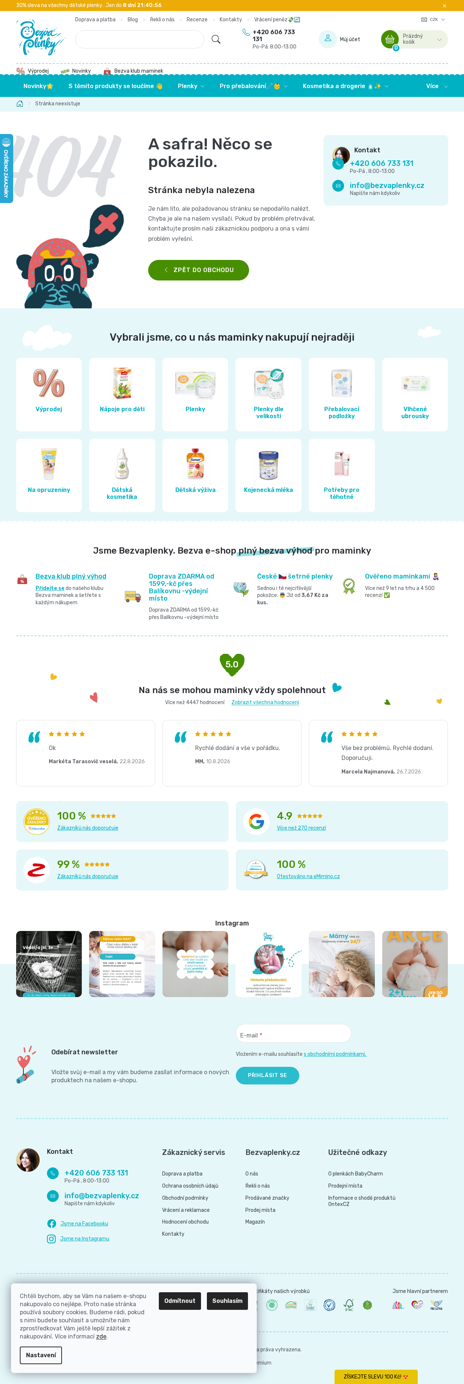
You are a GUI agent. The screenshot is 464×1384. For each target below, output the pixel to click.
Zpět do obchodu (203, 270)
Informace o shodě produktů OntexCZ (361, 1201)
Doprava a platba (95, 19)
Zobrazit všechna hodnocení (265, 702)
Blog (133, 19)
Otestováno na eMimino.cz (308, 876)
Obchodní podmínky (185, 1198)
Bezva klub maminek (138, 71)
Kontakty (231, 19)
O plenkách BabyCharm (355, 1174)
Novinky (81, 71)
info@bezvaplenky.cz (387, 185)
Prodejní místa (345, 1186)
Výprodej (38, 71)
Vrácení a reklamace (186, 1210)
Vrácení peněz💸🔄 (277, 19)
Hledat (216, 39)
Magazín (255, 1222)
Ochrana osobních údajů (190, 1186)
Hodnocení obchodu (185, 1222)
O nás (251, 1174)
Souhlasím (227, 1300)
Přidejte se (50, 588)
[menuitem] (38, 86)
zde (101, 1336)
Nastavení (41, 1355)
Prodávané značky (267, 1198)
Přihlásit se (267, 1075)
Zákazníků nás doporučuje (87, 828)
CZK (434, 19)
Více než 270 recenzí (301, 828)
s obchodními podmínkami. (335, 1054)
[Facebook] (77, 1224)
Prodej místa (260, 1210)
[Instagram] (78, 1239)
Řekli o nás (162, 19)
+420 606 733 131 (274, 39)
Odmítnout (180, 1300)
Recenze (197, 19)
